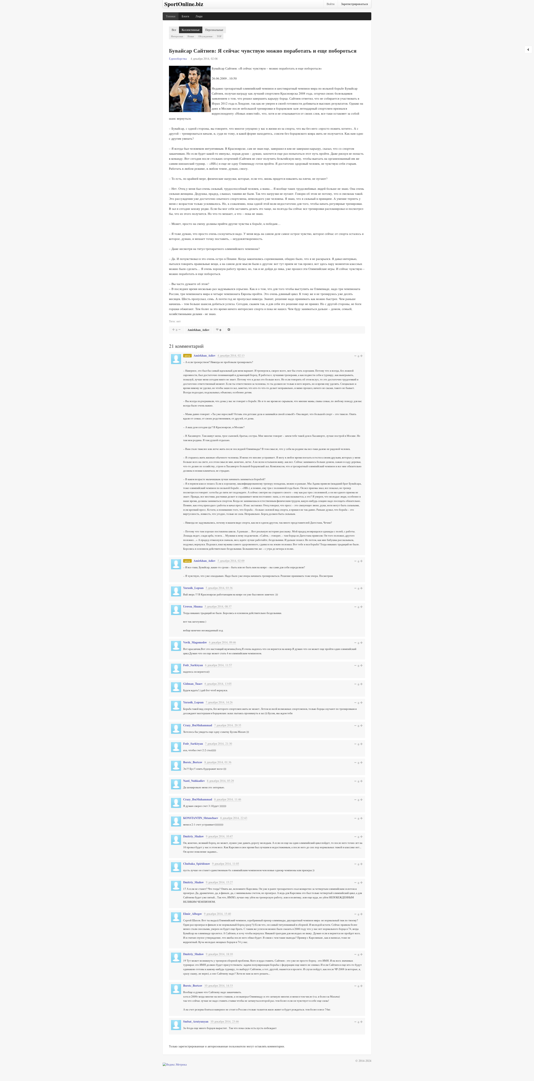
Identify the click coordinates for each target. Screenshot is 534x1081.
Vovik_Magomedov (195, 642)
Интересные (177, 36)
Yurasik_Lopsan (193, 588)
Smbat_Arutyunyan (195, 1021)
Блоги (185, 16)
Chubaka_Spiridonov (196, 863)
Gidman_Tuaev (193, 683)
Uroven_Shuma (193, 606)
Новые (191, 36)
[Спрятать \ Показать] (528, 49)
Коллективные (191, 30)
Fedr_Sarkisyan (193, 665)
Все (174, 30)
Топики (170, 16)
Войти (331, 4)
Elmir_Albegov (192, 913)
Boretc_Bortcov (192, 762)
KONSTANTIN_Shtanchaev (200, 818)
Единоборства (178, 59)
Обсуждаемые (205, 36)
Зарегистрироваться (354, 4)
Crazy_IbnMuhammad (197, 725)
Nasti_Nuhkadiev (194, 780)
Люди (199, 16)
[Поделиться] (229, 329)
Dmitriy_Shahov (193, 836)
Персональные (214, 30)
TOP (219, 36)
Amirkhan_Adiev (198, 330)
